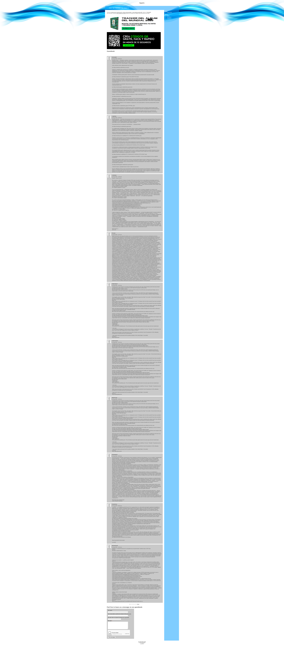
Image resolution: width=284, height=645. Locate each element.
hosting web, (113, 12)
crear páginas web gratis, (137, 12)
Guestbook (118, 7)
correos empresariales (126, 12)
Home (110, 7)
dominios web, (119, 12)
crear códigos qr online (121, 13)
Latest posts (169, 12)
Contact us (126, 7)
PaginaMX (149, 12)
